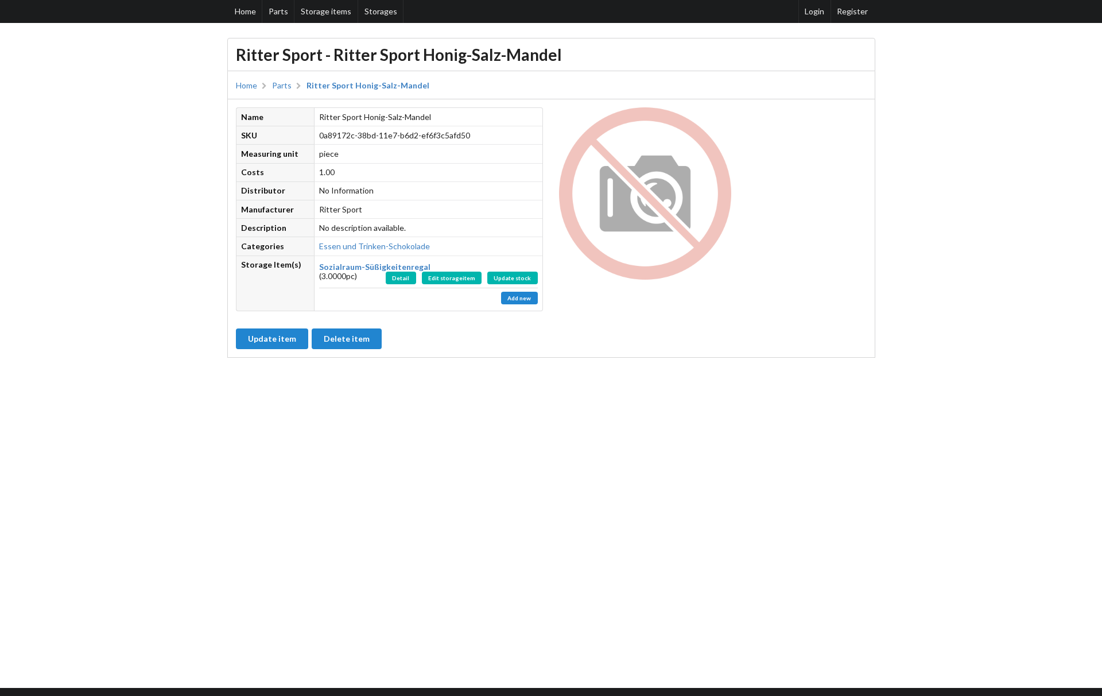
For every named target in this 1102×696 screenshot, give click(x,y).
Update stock (512, 277)
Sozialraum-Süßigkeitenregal (374, 267)
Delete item (347, 338)
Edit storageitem (451, 277)
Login (814, 11)
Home (245, 11)
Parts (278, 11)
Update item (272, 338)
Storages (380, 11)
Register (852, 11)
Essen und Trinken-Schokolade (374, 246)
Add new (519, 298)
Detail (400, 277)
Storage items (326, 11)
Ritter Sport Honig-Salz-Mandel (367, 86)
